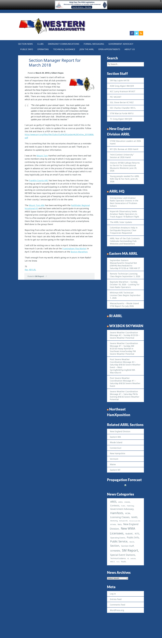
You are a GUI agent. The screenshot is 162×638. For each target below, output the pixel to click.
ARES (113, 501)
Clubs (40, 44)
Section (114, 545)
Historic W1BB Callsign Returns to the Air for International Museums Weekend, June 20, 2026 (125, 166)
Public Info (26, 49)
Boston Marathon (79, 251)
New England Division (120, 431)
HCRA (127, 513)
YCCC (117, 562)
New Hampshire (117, 453)
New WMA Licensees (122, 530)
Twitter (136, 33)
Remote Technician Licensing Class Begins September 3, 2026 (125, 275)
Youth (123, 561)
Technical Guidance (64, 49)
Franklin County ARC (38, 180)
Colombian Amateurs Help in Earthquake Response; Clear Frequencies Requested (123, 230)
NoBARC (129, 533)
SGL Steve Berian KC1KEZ (122, 102)
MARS (134, 517)
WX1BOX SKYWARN (126, 326)
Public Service (119, 541)
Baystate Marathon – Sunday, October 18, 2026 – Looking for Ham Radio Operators (124, 284)
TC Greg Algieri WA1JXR (121, 119)
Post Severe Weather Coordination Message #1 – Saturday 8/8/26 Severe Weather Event (125, 382)
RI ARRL (115, 316)
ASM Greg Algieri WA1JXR (122, 86)
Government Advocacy (120, 44)
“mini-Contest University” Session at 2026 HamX (122, 156)
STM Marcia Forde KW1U (122, 113)
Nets (120, 524)
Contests (114, 505)
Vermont (114, 459)
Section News (25, 44)
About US (130, 49)
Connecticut (115, 448)
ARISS (120, 502)
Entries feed (115, 599)
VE (128, 558)
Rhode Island (116, 442)
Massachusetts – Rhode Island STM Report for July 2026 (124, 304)
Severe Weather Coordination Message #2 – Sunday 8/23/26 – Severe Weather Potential (125, 335)
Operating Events (117, 537)
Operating (43, 49)
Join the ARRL (87, 49)
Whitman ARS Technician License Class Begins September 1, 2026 (125, 295)
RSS (141, 33)
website (133, 558)
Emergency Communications (63, 44)
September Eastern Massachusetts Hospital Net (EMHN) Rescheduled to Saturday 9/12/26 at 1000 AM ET (125, 264)
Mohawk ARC (123, 521)
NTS (137, 533)
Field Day (130, 506)
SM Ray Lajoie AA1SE (119, 80)
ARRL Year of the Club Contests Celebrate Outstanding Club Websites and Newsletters (125, 241)
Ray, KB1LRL (30, 269)
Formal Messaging (94, 44)
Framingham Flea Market (74, 248)
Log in (113, 593)
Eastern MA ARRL (123, 253)
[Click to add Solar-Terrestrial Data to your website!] (125, 485)
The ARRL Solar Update (121, 222)
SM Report (39, 276)
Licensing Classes (119, 517)
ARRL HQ (116, 191)
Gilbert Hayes (57, 73)
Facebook (132, 33)
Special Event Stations (122, 554)
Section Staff (127, 545)
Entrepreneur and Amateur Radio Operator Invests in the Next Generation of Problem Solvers (124, 202)
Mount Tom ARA (37, 205)
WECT (112, 561)
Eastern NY (115, 470)
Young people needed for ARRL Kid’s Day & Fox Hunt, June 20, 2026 (124, 179)
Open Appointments (109, 49)
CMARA (127, 502)
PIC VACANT (115, 97)
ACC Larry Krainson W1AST (122, 91)
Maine (113, 464)
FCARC (123, 506)
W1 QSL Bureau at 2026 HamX (124, 149)
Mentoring (114, 521)
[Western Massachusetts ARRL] (52, 34)
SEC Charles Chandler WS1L (123, 108)
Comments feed (117, 604)
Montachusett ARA (134, 521)
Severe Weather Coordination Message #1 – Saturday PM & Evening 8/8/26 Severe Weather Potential (124, 395)
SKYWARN (115, 550)
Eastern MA (115, 437)
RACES (131, 542)
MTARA (113, 524)
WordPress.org (117, 610)
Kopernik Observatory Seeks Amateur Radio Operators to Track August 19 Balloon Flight (124, 214)
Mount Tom (42, 155)
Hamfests (116, 513)
